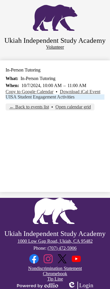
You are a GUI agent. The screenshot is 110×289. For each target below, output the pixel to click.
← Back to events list (29, 106)
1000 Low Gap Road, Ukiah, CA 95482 (55, 241)
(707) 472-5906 (62, 248)
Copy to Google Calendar (29, 91)
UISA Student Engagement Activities (40, 96)
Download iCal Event (80, 91)
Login (80, 285)
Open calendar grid (73, 106)
